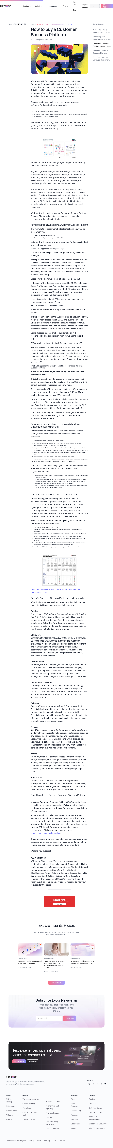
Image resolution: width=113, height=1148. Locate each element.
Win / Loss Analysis (97, 1128)
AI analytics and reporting (52, 1107)
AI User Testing (9, 1100)
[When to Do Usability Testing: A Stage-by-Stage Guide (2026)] (83, 955)
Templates (27, 1108)
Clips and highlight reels (30, 1113)
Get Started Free (105, 6)
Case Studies (76, 1124)
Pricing (65, 6)
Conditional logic (29, 1103)
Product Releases (74, 1104)
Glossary (74, 1119)
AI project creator (53, 1113)
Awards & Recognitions (94, 1118)
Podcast (74, 1115)
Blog (32, 24)
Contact (92, 1103)
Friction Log (76, 1110)
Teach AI (49, 1117)
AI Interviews (11, 1110)
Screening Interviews (97, 1124)
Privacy (31, 1141)
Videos (73, 1128)
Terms (39, 1141)
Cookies (62, 1141)
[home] (7, 6)
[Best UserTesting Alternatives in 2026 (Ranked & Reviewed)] (30, 955)
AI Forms (9, 1115)
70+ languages (29, 1119)
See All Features (52, 1129)
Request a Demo (85, 6)
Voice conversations (31, 1099)
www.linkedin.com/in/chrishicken (45, 833)
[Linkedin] (97, 1084)
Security (47, 1141)
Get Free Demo (95, 1108)
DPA (54, 1141)
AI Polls (9, 1119)
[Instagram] (89, 1084)
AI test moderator (53, 1101)
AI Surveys (10, 1106)
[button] (27, 6)
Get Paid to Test (74, 6)
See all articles (56, 982)
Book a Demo (33, 1061)
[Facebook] (93, 1084)
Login (95, 6)
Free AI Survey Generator (52, 1123)
